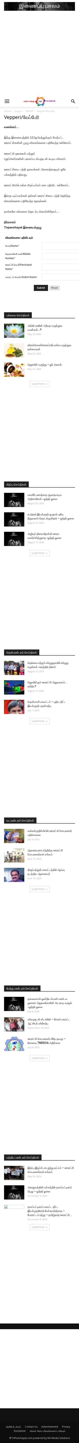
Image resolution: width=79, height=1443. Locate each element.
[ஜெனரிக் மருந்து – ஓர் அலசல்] (14, 370)
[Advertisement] (39, 54)
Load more (38, 384)
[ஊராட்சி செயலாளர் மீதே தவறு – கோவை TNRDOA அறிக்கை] (14, 1044)
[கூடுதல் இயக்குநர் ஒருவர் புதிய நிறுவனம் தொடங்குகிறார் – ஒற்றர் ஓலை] (14, 519)
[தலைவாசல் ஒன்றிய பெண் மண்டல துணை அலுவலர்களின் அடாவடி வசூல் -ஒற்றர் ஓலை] (14, 1004)
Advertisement (49, 1426)
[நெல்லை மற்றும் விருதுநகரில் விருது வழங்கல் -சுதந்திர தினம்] (14, 668)
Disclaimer (20, 1431)
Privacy (66, 1426)
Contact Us (31, 1426)
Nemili (29, 111)
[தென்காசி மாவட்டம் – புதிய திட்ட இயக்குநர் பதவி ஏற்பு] (14, 707)
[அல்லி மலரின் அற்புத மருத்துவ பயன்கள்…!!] (14, 331)
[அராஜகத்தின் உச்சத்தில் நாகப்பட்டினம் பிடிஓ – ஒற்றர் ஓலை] (14, 1192)
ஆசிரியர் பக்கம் (13, 1426)
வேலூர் (18, 111)
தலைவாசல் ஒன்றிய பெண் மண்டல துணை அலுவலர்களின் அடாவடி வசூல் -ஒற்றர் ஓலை (50, 1003)
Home (7, 111)
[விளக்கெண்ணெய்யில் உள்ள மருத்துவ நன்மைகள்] (14, 350)
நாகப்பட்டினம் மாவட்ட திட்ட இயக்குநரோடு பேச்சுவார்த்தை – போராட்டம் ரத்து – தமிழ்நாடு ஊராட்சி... (50, 1211)
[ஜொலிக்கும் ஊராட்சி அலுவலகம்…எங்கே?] (14, 687)
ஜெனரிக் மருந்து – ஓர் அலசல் (45, 364)
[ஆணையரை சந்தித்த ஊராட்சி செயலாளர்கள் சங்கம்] (14, 855)
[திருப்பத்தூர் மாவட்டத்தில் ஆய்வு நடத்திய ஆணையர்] (14, 875)
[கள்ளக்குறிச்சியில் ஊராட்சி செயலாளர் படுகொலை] (14, 836)
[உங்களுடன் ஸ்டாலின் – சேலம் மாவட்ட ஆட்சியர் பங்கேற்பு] (14, 1024)
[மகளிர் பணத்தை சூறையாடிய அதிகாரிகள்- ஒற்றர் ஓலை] (14, 500)
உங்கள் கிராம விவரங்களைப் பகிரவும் (47, 1431)
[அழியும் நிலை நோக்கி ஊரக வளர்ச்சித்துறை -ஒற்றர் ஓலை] (14, 539)
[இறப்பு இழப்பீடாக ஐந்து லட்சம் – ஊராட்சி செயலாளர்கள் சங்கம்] (14, 1173)
